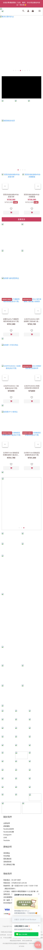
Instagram (7, 835)
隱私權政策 (7, 859)
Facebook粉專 (8, 829)
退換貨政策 (7, 861)
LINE (5, 837)
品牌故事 (6, 823)
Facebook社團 (8, 832)
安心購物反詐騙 (9, 864)
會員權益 (6, 853)
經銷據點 (6, 826)
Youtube (6, 840)
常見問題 (6, 856)
